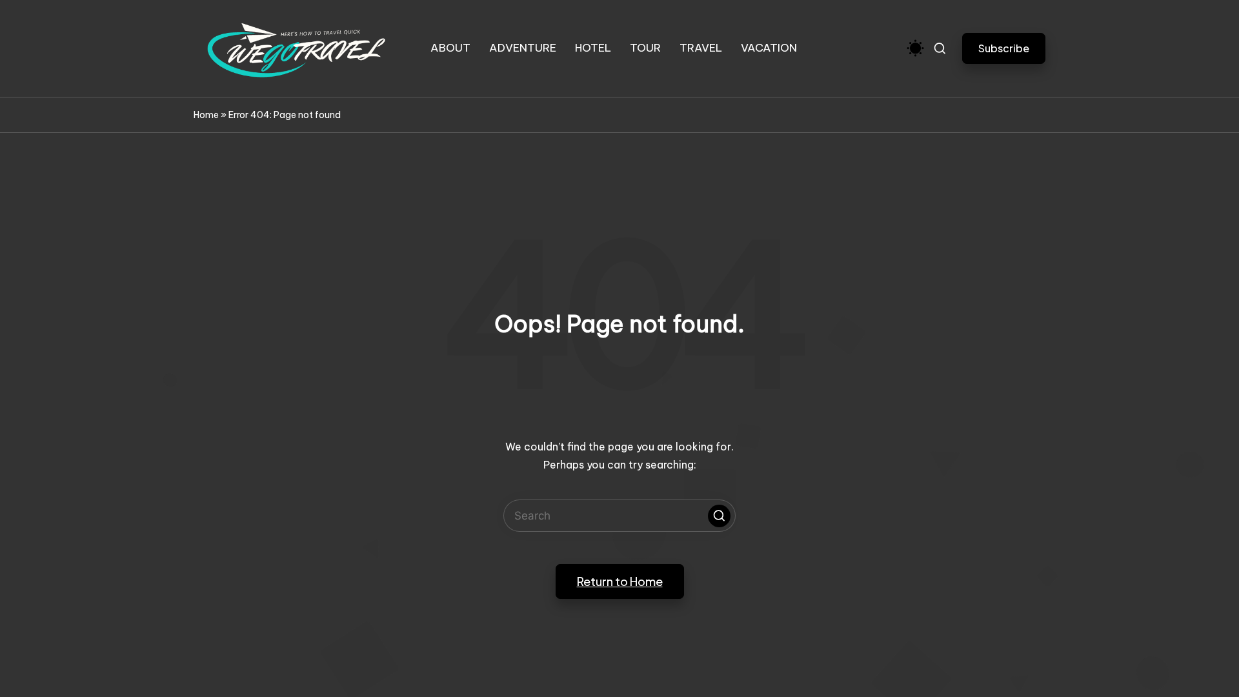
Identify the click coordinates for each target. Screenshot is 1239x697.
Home (206, 115)
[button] (1003, 48)
